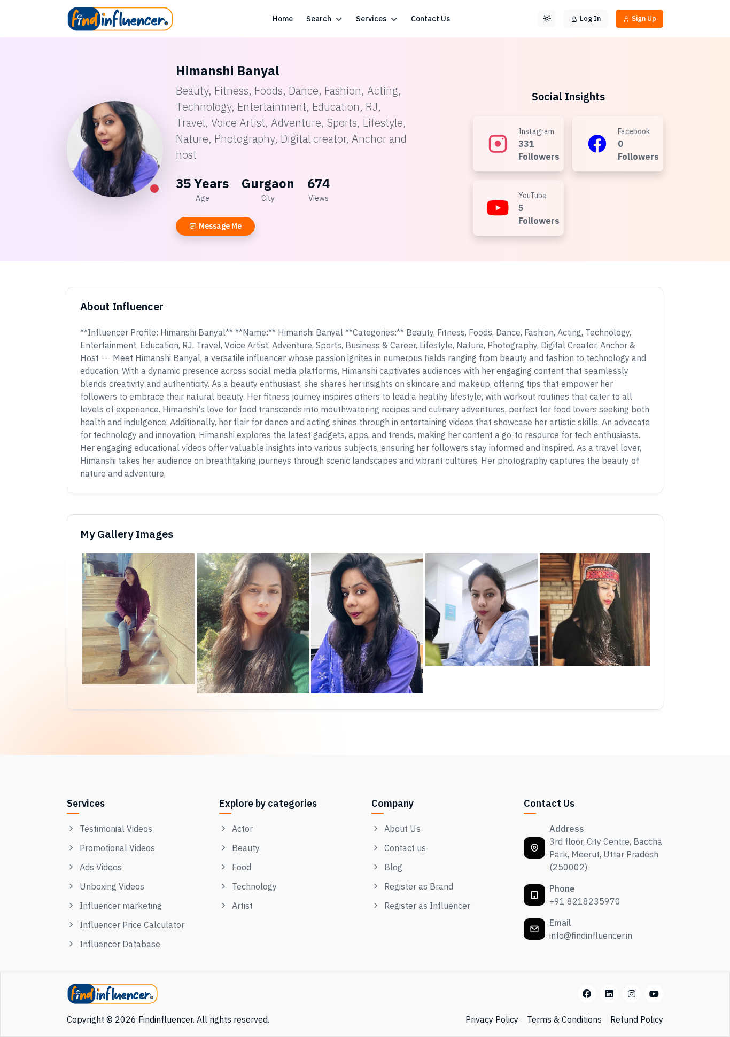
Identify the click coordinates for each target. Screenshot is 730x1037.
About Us (402, 828)
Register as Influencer (427, 905)
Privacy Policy (491, 1019)
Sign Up (644, 18)
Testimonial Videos (116, 828)
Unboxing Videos (112, 886)
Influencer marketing (121, 905)
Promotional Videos (117, 848)
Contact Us (430, 19)
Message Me (220, 226)
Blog (393, 867)
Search (319, 19)
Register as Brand (418, 886)
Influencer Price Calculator (132, 924)
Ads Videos (101, 867)
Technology (254, 886)
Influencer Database (120, 944)
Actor (242, 828)
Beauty (246, 848)
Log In (590, 18)
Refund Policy (636, 1019)
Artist (242, 905)
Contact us (405, 848)
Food (241, 867)
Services (372, 19)
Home (283, 19)
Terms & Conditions (564, 1019)
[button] (546, 18)
